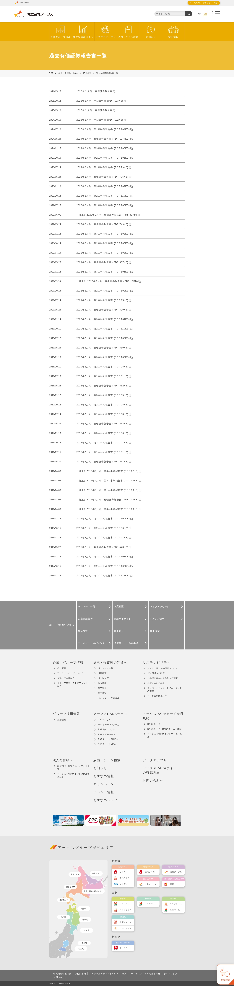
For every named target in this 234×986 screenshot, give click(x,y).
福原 (172, 884)
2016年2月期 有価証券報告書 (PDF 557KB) (102, 461)
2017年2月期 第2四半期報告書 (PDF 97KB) (102, 442)
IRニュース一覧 (86, 606)
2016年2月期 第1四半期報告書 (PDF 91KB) (102, 537)
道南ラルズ (150, 872)
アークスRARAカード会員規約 (163, 716)
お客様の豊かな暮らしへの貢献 (162, 678)
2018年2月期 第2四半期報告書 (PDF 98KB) (102, 404)
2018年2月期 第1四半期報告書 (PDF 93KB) (102, 414)
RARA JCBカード (106, 734)
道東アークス (176, 872)
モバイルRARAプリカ (108, 724)
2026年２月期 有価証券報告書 (94, 91)
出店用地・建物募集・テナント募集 (73, 767)
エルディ (124, 884)
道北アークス (151, 884)
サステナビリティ (106, 37)
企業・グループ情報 (68, 662)
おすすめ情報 (103, 776)
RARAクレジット (106, 729)
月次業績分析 (85, 618)
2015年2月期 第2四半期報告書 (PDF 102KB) (103, 566)
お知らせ (151, 37)
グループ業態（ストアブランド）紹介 (73, 684)
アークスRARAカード (110, 714)
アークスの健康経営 (157, 696)
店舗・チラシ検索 (128, 37)
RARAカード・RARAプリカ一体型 (164, 729)
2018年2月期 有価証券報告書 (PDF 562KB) (102, 385)
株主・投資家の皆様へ (68, 73)
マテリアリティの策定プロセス (162, 668)
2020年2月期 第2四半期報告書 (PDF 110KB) (103, 328)
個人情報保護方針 (62, 973)
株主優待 (155, 631)
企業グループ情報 (61, 37)
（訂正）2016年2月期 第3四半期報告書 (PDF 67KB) (107, 471)
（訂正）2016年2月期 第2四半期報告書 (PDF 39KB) (107, 480)
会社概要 (61, 668)
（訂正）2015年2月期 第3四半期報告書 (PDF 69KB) (107, 509)
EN (205, 13)
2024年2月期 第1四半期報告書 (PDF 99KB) (102, 167)
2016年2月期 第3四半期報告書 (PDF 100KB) (103, 518)
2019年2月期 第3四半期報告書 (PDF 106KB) (103, 357)
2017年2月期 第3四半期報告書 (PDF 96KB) (102, 433)
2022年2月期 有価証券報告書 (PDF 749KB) (102, 224)
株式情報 (83, 631)
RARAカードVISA (107, 744)
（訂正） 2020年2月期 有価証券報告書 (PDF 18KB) (107, 281)
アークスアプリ (155, 760)
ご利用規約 (80, 973)
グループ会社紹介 (66, 678)
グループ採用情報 (66, 714)
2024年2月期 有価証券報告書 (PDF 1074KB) (103, 139)
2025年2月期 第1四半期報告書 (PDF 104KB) (103, 129)
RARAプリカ (104, 720)
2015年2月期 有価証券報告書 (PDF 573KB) (102, 547)
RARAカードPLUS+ (108, 739)
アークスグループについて (70, 673)
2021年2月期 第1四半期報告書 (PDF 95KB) (102, 300)
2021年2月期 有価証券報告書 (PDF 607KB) (102, 262)
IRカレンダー (157, 618)
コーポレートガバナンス (91, 643)
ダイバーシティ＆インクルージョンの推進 (164, 689)
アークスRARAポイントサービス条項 (164, 735)
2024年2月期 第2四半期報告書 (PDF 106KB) (103, 158)
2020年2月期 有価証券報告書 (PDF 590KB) (102, 309)
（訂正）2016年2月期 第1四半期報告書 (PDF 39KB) (107, 490)
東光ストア (125, 878)
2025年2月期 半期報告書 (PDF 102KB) (99, 120)
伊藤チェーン (126, 922)
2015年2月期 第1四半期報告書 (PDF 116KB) (103, 575)
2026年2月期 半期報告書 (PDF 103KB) (99, 101)
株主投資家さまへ (83, 37)
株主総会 (119, 631)
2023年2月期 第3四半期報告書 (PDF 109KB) (103, 186)
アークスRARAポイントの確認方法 (161, 770)
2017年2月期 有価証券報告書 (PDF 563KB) (102, 423)
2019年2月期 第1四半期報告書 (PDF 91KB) (102, 376)
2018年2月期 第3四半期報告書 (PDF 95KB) (102, 395)
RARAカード (153, 724)
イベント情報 (103, 792)
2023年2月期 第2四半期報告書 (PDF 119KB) (103, 196)
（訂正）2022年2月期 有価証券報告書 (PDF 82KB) (106, 215)
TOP (51, 73)
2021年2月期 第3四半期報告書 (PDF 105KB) (103, 271)
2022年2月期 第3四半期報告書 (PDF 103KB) (103, 233)
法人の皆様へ (63, 760)
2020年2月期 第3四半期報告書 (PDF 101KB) (103, 319)
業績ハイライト (122, 618)
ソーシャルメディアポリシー (104, 973)
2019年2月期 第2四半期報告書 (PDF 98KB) (102, 366)
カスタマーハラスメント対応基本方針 (141, 973)
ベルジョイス (126, 910)
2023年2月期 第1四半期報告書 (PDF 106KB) (103, 205)
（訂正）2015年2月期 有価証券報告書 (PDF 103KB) (107, 499)
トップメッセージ (159, 606)
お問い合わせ (153, 780)
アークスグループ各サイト (201, 3)
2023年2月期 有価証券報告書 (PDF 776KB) (102, 177)
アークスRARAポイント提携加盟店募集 (73, 775)
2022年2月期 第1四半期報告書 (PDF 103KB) (103, 252)
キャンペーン (103, 784)
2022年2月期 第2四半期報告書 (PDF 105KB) (103, 243)
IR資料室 (87, 73)
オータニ (124, 948)
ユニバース (125, 904)
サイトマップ (170, 973)
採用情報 (173, 37)
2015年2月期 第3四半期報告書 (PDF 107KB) (103, 556)
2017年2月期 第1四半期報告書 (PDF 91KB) (102, 452)
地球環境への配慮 (156, 673)
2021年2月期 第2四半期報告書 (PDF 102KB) (103, 290)
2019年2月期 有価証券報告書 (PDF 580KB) (102, 347)
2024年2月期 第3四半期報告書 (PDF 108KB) (103, 148)
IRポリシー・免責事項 (126, 643)
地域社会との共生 (156, 683)
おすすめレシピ (105, 800)
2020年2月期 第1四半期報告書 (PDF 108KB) (103, 338)
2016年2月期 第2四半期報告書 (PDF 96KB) (102, 528)
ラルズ (123, 872)
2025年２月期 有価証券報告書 (94, 110)
